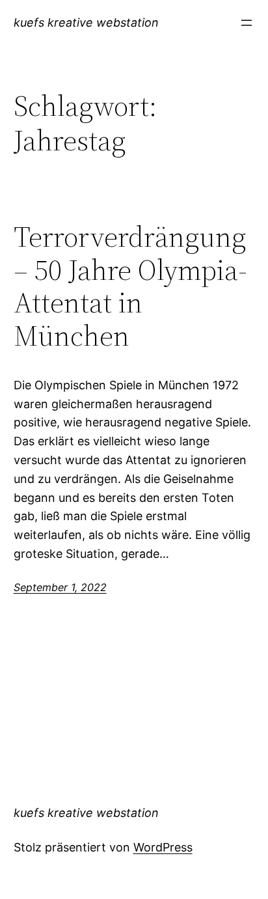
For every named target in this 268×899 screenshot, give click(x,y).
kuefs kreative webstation (86, 22)
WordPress (163, 847)
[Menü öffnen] (246, 23)
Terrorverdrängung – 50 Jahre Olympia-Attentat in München (130, 286)
